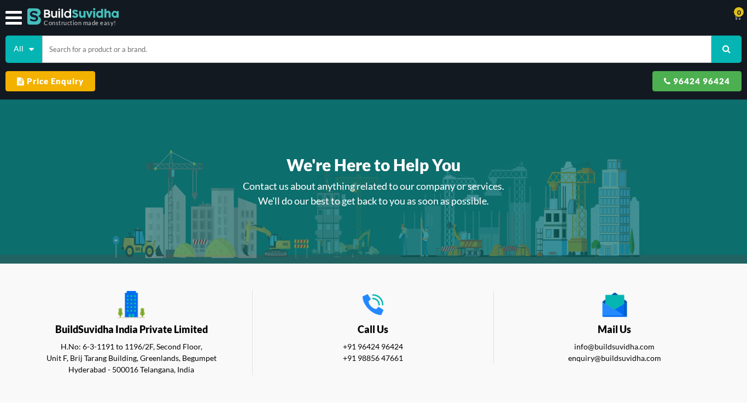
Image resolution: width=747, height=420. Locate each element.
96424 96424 (700, 81)
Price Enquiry (54, 81)
